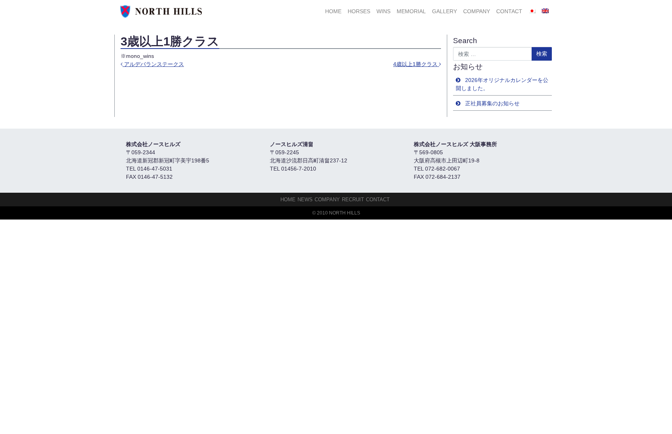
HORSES (359, 11)
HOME (333, 11)
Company (476, 11)
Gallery (444, 11)
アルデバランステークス (153, 64)
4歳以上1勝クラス (416, 64)
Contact (509, 11)
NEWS (305, 199)
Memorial (411, 11)
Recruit (353, 199)
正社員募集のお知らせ (492, 103)
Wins (383, 11)
